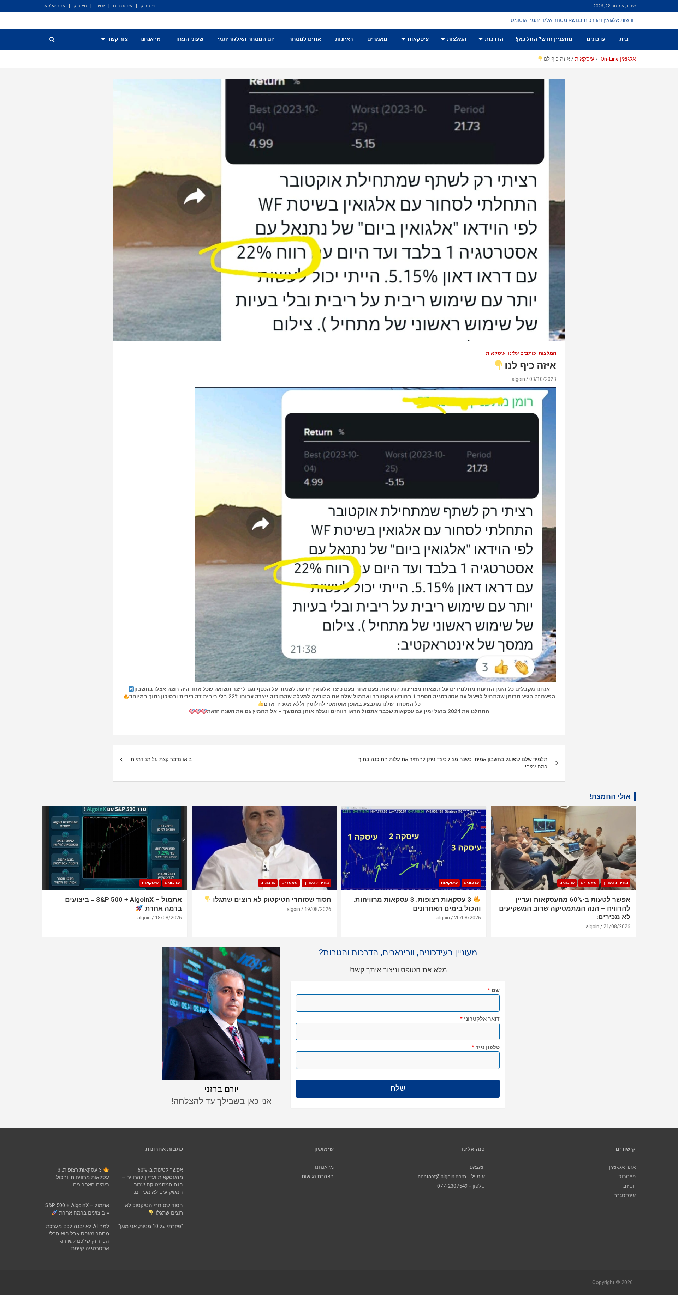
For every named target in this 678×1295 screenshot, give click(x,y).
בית (624, 39)
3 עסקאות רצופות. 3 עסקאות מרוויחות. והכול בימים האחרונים (82, 1177)
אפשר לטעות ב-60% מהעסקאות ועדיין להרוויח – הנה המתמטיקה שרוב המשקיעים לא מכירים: (564, 908)
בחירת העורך (615, 882)
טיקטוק (80, 5)
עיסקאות (418, 39)
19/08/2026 (317, 909)
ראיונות (344, 39)
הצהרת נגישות (318, 1176)
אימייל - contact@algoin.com (451, 1176)
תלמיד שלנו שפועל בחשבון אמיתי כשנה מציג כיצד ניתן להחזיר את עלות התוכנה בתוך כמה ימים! (452, 763)
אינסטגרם (122, 5)
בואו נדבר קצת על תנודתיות (161, 759)
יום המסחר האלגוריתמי (246, 39)
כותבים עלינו (522, 353)
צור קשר (117, 39)
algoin (518, 379)
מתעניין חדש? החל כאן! (544, 39)
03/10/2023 (542, 379)
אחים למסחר (305, 39)
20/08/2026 (467, 917)
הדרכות (494, 39)
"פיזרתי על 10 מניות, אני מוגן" (150, 1226)
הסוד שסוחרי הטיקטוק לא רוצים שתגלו (271, 899)
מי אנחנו (150, 39)
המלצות (456, 39)
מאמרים (377, 39)
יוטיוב (100, 5)
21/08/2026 (616, 926)
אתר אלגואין (53, 5)
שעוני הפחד (189, 39)
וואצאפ (477, 1167)
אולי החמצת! (610, 796)
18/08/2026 (168, 917)
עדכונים (596, 39)
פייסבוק (148, 5)
